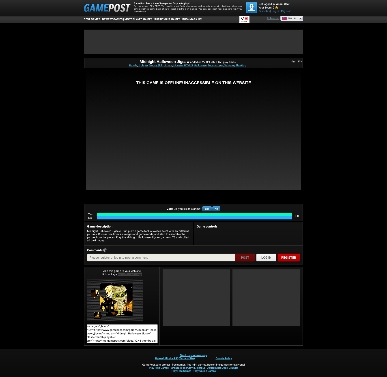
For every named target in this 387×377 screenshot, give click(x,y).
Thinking (241, 65)
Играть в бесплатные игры (188, 367)
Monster (178, 65)
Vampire (229, 65)
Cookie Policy (224, 358)
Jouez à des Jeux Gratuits (222, 367)
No (216, 208)
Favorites (264, 11)
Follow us (273, 18)
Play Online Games (205, 371)
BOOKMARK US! (192, 19)
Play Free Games (159, 367)
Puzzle (133, 65)
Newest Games (112, 19)
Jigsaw (168, 65)
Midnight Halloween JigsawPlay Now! (122, 300)
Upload (159, 358)
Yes (206, 208)
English (292, 18)
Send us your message (193, 355)
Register (286, 11)
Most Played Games (138, 19)
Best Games (92, 19)
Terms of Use (187, 358)
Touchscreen (215, 65)
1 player (143, 65)
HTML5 (188, 65)
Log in (275, 11)
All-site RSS (171, 358)
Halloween (200, 65)
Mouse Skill (156, 65)
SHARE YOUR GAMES (167, 19)
